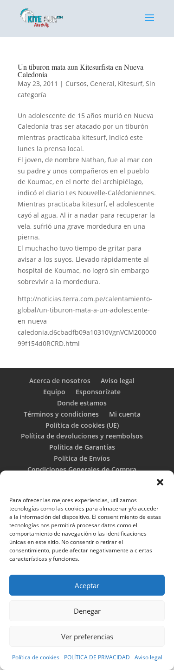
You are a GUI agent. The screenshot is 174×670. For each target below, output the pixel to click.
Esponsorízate (98, 391)
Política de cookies (35, 657)
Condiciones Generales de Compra (81, 469)
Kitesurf (130, 83)
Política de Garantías (82, 447)
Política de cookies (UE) (82, 425)
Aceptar (87, 585)
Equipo (54, 391)
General (102, 83)
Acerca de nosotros (59, 380)
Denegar (87, 611)
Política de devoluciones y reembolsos (82, 435)
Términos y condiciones (61, 414)
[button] (160, 482)
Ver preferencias (87, 636)
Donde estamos (82, 402)
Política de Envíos (82, 458)
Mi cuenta (125, 414)
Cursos (76, 83)
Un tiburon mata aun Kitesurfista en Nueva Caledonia (80, 70)
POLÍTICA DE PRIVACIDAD (97, 657)
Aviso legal (148, 657)
